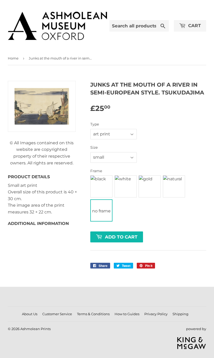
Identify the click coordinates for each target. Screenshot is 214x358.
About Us (29, 314)
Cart (194, 25)
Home (13, 58)
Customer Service (57, 314)
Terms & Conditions (93, 314)
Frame (96, 171)
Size (94, 147)
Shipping (180, 314)
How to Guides (127, 314)
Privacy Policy (156, 314)
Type (94, 124)
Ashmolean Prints (35, 329)
